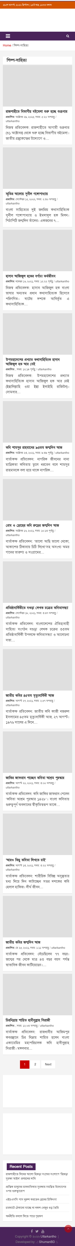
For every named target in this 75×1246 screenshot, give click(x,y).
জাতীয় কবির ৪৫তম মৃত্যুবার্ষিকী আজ (30, 695)
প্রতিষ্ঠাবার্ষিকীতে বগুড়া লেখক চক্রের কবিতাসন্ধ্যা (37, 608)
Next (48, 1064)
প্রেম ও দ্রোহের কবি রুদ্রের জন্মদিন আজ (32, 525)
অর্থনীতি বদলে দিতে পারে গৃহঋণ (24, 1216)
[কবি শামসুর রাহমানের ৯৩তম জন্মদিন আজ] (37, 422)
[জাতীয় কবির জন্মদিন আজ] (37, 916)
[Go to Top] (68, 1229)
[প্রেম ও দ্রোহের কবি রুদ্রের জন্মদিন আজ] (37, 500)
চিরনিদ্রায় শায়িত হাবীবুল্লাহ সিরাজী (28, 1020)
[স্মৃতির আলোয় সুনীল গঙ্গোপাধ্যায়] (37, 168)
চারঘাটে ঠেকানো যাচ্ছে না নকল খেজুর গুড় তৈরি (32, 1208)
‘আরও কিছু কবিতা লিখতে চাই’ (26, 860)
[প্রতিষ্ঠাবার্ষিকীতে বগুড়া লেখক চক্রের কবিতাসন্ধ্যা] (37, 582)
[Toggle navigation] (8, 36)
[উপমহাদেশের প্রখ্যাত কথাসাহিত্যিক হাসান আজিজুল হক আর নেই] (37, 334)
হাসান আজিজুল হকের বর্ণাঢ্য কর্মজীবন (30, 276)
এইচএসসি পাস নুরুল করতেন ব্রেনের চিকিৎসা (31, 1199)
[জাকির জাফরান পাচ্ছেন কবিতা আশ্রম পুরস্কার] (37, 752)
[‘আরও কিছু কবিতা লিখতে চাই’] (37, 834)
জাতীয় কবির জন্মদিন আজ (23, 942)
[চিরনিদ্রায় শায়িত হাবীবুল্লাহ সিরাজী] (37, 994)
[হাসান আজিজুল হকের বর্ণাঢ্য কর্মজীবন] (37, 250)
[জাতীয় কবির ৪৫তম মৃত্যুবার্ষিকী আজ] (37, 670)
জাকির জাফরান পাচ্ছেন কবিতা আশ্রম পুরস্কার (35, 778)
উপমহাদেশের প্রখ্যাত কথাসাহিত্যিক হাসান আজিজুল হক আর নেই (33, 362)
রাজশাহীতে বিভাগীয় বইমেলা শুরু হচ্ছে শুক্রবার (36, 111)
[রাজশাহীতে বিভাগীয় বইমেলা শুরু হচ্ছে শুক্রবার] (37, 86)
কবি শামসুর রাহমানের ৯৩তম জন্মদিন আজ (34, 447)
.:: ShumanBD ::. (47, 1242)
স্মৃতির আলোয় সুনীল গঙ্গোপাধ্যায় (27, 194)
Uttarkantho (48, 1236)
